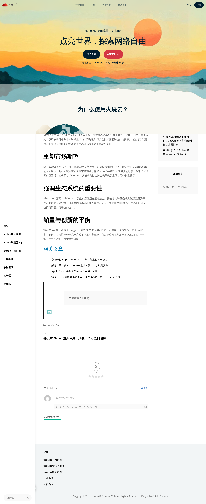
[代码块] (84, 406)
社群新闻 (9, 259)
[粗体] (56, 406)
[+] (95, 406)
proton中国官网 (12, 251)
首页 (6, 226)
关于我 (7, 276)
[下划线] (64, 406)
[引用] (80, 406)
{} (91, 406)
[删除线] (68, 406)
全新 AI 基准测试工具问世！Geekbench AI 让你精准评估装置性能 (177, 140)
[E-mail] (49, 313)
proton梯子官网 (12, 234)
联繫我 (7, 284)
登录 (145, 388)
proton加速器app (13, 242)
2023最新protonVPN (105, 496)
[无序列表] (76, 406)
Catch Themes (160, 496)
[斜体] (60, 406)
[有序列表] (72, 406)
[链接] (88, 406)
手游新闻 (9, 267)
